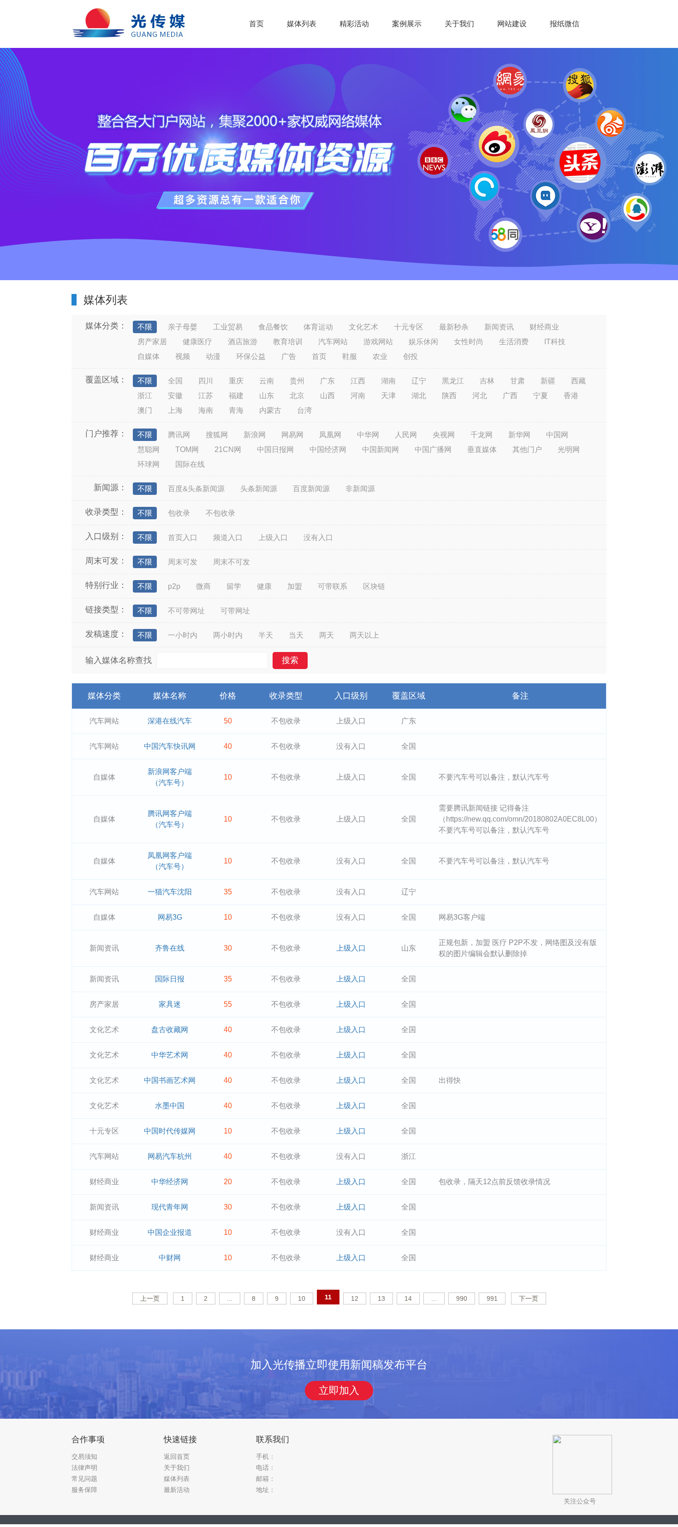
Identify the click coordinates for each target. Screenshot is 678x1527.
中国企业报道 (170, 1232)
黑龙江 (453, 381)
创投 (410, 356)
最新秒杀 (454, 327)
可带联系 (332, 586)
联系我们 (272, 1439)
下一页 (528, 1298)
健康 (264, 586)
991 (492, 1298)
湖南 (388, 381)
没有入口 (318, 537)
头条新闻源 (258, 489)
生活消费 (514, 342)
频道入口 (228, 537)
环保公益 (251, 356)
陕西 (449, 395)
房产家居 (152, 342)
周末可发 (182, 562)
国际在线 (190, 464)
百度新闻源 (311, 489)
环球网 (148, 464)
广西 (510, 395)
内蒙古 (270, 410)
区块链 (374, 586)
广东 (327, 381)
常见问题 (84, 1478)
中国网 (557, 435)
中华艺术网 (169, 1055)
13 (381, 1298)
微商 (203, 586)
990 (461, 1298)
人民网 (406, 435)
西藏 (578, 381)
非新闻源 (360, 489)
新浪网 (255, 435)
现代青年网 (169, 1207)
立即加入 (339, 1390)
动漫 (213, 356)
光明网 (569, 449)
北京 (297, 395)
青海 (236, 410)
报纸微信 (564, 24)
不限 (144, 327)
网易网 (292, 435)
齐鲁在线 (169, 948)
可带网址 (235, 611)
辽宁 (418, 381)
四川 (205, 381)
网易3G (170, 917)
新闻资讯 (499, 327)
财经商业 (544, 327)
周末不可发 (231, 562)
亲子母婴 (182, 327)
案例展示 (407, 24)
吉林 (487, 381)
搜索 (290, 660)
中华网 (368, 435)
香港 (571, 395)
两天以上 (364, 635)
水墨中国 (169, 1106)
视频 (182, 356)
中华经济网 (169, 1182)
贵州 (297, 381)
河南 (358, 395)
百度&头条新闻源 (196, 489)
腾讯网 (179, 435)
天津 (388, 395)
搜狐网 (217, 435)
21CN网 (227, 449)
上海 (175, 410)
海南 (205, 410)
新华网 (519, 435)
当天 (296, 635)
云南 (266, 381)
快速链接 (180, 1439)
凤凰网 (330, 435)
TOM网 (187, 449)
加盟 (294, 586)
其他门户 (527, 449)
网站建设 (512, 24)
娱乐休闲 (423, 342)
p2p (174, 586)
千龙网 (481, 435)
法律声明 (84, 1467)
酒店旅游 (242, 342)
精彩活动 (354, 24)
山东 (266, 395)
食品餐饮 (273, 327)
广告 (288, 356)
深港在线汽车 (170, 721)
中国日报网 (275, 449)
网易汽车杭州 (170, 1156)
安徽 (175, 395)
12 (354, 1298)
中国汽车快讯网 (170, 746)
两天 (326, 635)
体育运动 (318, 327)
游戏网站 (378, 342)
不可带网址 (186, 611)
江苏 (205, 395)
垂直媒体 (482, 449)
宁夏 (540, 395)
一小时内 (182, 635)
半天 (265, 635)
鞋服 (349, 356)
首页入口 (182, 537)
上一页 (150, 1298)
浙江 (144, 395)
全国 (175, 381)
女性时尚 (468, 342)
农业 (380, 356)
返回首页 (177, 1456)
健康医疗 (197, 342)
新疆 (548, 381)
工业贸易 (228, 327)
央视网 (444, 435)
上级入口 (273, 537)
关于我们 (459, 24)
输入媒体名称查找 (118, 660)
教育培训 (288, 342)
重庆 (236, 381)
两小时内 (228, 635)
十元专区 (408, 327)
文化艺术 (363, 327)
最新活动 (177, 1489)
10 (301, 1298)
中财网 (170, 1258)
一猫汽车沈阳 (170, 892)
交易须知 (84, 1456)
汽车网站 (333, 342)
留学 (233, 586)
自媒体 (148, 356)
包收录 (179, 513)
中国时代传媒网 (170, 1131)
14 (408, 1298)
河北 (479, 395)
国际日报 (169, 979)
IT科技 (554, 342)
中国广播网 (433, 449)
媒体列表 (301, 24)
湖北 (418, 395)
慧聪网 (148, 449)
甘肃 (517, 381)
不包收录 (220, 513)
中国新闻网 (380, 449)
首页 (256, 24)
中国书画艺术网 (170, 1080)
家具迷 (170, 1004)
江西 (358, 381)
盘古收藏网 (169, 1030)
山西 (327, 395)
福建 (236, 395)
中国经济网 (327, 449)
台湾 (304, 410)
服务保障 (84, 1489)
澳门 (144, 410)
